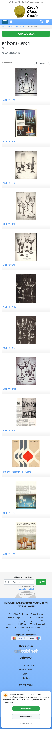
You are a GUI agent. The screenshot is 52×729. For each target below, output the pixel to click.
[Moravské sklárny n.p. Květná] (26, 453)
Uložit (41, 582)
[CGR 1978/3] (26, 412)
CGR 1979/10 (9, 306)
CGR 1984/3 (9, 141)
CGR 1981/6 (9, 513)
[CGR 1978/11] (26, 370)
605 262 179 (16, 2)
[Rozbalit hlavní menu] (5, 22)
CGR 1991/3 (9, 100)
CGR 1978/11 (9, 389)
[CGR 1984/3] (26, 123)
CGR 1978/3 (9, 430)
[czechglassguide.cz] (26, 11)
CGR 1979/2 (9, 347)
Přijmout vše (26, 708)
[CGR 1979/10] (26, 288)
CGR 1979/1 (9, 265)
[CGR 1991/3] (26, 81)
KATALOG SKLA (26, 33)
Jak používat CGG (26, 665)
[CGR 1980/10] (26, 205)
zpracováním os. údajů (26, 589)
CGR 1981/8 (9, 554)
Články (26, 673)
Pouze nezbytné (26, 716)
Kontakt (26, 678)
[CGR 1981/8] (26, 536)
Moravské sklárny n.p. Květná (17, 471)
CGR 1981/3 (9, 182)
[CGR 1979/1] (26, 247)
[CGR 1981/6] (26, 494)
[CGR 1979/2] (26, 329)
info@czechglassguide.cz (34, 2)
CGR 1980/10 (9, 224)
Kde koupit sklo (26, 669)
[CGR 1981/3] (26, 164)
